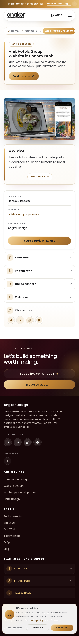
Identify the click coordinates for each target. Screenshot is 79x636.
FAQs (7, 542)
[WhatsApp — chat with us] (30, 320)
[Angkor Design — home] (16, 15)
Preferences (15, 627)
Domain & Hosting (15, 479)
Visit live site (21, 76)
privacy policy (35, 620)
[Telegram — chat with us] (11, 320)
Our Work (10, 529)
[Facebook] (7, 461)
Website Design (14, 486)
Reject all (37, 627)
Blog (6, 549)
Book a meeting (59, 3)
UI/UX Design (12, 499)
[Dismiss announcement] (74, 3)
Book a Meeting (13, 516)
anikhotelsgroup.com (22, 214)
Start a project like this (39, 241)
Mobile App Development (20, 492)
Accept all (62, 627)
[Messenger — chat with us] (39, 320)
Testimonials (12, 536)
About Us (9, 523)
